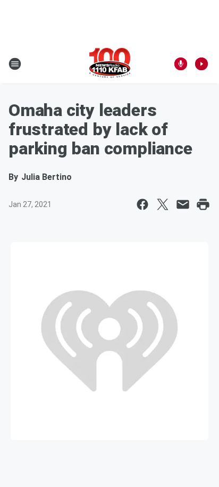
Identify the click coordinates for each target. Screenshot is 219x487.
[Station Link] (110, 64)
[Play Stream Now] (201, 63)
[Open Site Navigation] (15, 63)
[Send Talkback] (180, 63)
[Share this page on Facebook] (142, 204)
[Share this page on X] (162, 204)
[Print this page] (203, 204)
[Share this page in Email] (182, 204)
